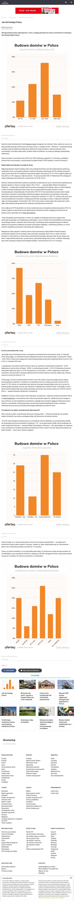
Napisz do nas (43, 871)
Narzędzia (29, 765)
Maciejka (54, 845)
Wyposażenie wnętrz (33, 793)
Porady (3, 758)
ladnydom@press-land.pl (46, 867)
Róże (52, 836)
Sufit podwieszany (32, 771)
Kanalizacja (5, 849)
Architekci (29, 802)
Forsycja (53, 847)
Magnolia (4, 817)
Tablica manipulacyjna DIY (34, 849)
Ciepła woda (5, 773)
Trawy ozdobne (6, 823)
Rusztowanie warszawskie (35, 769)
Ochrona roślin (6, 800)
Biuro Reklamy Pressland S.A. (48, 869)
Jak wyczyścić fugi (32, 838)
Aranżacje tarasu (6, 806)
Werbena (54, 855)
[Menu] (71, 2)
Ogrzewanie (5, 838)
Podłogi (28, 758)
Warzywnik (5, 808)
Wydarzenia (12, 17)
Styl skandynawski (57, 776)
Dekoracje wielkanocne (34, 806)
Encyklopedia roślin (7, 810)
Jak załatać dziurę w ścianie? (36, 836)
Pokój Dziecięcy (31, 795)
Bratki (53, 851)
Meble (28, 791)
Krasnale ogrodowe (8, 812)
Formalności (5, 771)
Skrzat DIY (29, 832)
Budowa (4, 17)
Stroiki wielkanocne (32, 808)
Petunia (53, 853)
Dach (3, 769)
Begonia (53, 834)
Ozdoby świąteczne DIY (34, 797)
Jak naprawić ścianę (33, 845)
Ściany (3, 780)
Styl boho (54, 773)
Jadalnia (53, 769)
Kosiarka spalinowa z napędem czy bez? (11, 820)
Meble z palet (6, 802)
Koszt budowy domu (8, 767)
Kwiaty (53, 857)
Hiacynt (53, 832)
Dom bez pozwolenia (8, 832)
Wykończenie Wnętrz (33, 761)
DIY (27, 847)
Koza (3, 840)
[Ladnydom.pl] (5, 2)
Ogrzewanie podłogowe (9, 843)
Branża (3, 869)
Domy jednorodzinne (8, 867)
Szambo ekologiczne (33, 776)
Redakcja (41, 873)
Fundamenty (5, 778)
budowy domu (31, 144)
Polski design (30, 804)
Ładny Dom (54, 791)
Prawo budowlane (7, 834)
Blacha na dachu (31, 773)
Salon (53, 758)
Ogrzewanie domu (7, 776)
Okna (3, 765)
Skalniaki (4, 795)
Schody (3, 761)
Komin (3, 763)
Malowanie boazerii (32, 767)
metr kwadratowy (9, 398)
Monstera (4, 791)
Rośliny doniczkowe (8, 797)
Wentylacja (5, 847)
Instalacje (4, 782)
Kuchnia (53, 765)
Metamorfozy (55, 771)
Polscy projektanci (32, 800)
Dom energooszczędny (9, 851)
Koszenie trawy (6, 804)
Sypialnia (54, 763)
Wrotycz (4, 815)
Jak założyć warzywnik (34, 843)
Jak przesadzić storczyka (35, 834)
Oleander (54, 840)
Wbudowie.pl (5, 836)
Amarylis (54, 843)
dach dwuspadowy (29, 213)
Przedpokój (55, 767)
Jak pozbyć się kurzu (33, 840)
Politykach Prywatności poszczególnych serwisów (51, 897)
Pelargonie (54, 849)
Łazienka (54, 761)
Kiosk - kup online (27, 11)
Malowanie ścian (31, 763)
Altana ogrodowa (7, 793)
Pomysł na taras (6, 871)
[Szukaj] (66, 2)
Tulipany (53, 838)
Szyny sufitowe (6, 845)
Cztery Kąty (55, 793)
